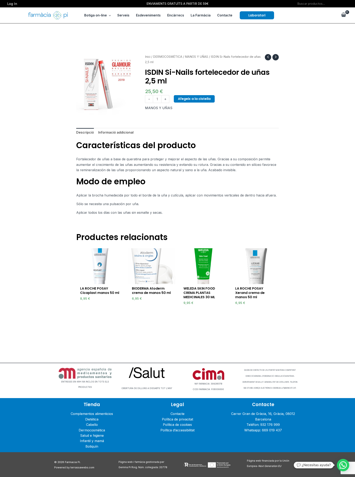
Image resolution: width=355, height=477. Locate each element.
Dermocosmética (92, 430)
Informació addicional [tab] (116, 132)
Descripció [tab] (85, 132)
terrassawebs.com (82, 467)
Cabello (92, 425)
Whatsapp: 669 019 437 (263, 430)
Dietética (91, 419)
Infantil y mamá (92, 441)
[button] (257, 15)
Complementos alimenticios (92, 414)
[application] (109, 15)
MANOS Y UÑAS (196, 57)
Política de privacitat (177, 419)
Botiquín (91, 446)
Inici (147, 57)
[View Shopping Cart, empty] (343, 15)
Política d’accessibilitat (177, 430)
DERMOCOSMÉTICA (167, 57)
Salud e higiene (92, 435)
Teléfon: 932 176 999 (263, 425)
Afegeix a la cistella (194, 98)
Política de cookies (177, 425)
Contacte (177, 414)
